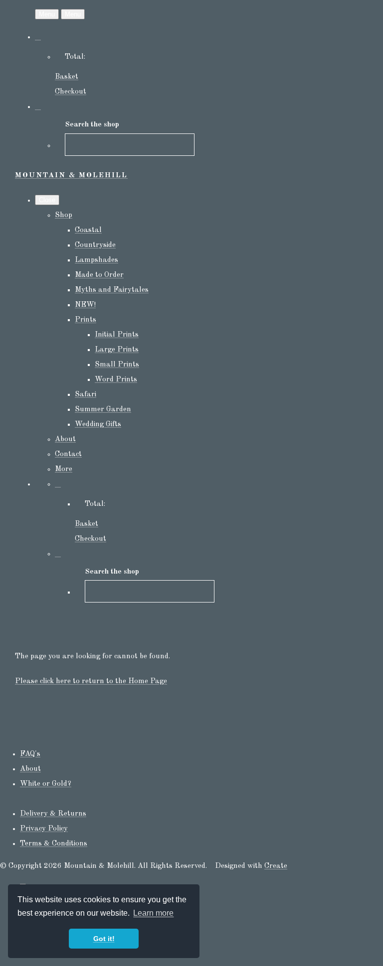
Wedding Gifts (98, 424)
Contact (68, 454)
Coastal (88, 230)
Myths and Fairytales (112, 290)
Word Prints (116, 379)
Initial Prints (117, 335)
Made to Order (99, 275)
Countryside (95, 245)
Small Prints (117, 364)
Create (275, 866)
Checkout (70, 92)
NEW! (85, 305)
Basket (66, 77)
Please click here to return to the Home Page (91, 681)
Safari (85, 394)
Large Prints (117, 350)
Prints (85, 320)
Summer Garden (103, 409)
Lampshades (96, 260)
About (65, 439)
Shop (63, 215)
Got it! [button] (104, 939)
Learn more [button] (153, 913)
